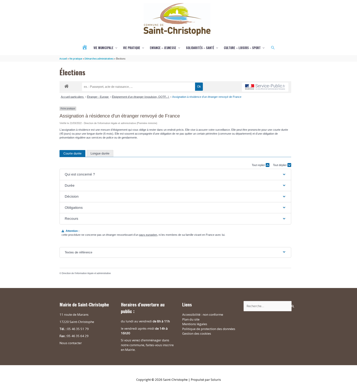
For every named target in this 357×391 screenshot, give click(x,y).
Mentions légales (194, 324)
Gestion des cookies (196, 333)
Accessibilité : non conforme (202, 314)
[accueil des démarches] (66, 86)
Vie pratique (131, 48)
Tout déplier (280, 165)
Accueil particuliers (72, 96)
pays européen (148, 234)
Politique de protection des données (208, 329)
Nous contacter (71, 343)
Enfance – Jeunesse (163, 48)
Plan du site (191, 319)
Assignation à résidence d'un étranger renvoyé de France (206, 96)
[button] (273, 47)
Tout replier (259, 165)
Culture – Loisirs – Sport (242, 48)
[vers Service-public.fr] (265, 87)
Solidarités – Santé (200, 48)
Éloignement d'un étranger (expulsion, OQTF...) (141, 96)
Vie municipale (103, 48)
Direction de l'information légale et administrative (86, 273)
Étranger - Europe (98, 96)
